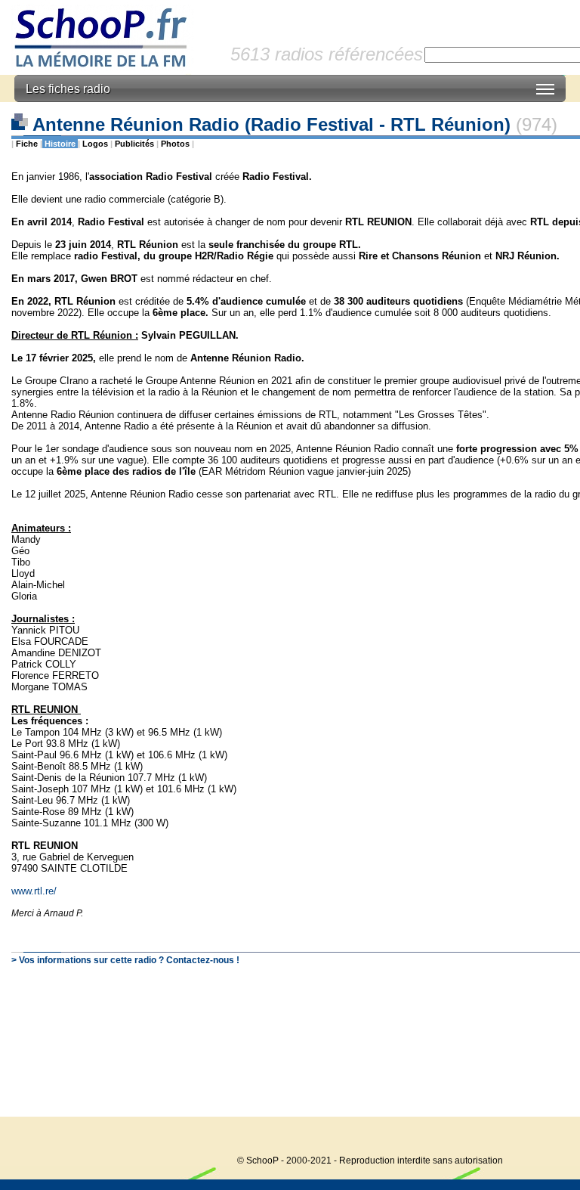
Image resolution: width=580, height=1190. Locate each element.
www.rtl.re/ (34, 891)
